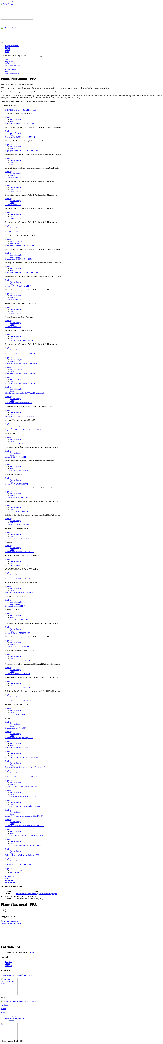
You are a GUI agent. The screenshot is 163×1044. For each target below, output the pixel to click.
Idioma (3, 1041)
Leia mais (31, 952)
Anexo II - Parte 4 (13, 218)
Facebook (8, 966)
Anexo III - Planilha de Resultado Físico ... (22, 806)
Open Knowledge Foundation (15, 1018)
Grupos (8, 71)
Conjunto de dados (12, 69)
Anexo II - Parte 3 (13, 205)
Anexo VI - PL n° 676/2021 (16, 511)
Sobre (7, 52)
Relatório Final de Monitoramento (18, 403)
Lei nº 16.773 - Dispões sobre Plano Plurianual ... (22, 232)
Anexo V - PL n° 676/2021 (16, 498)
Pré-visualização (15, 119)
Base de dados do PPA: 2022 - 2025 (19, 552)
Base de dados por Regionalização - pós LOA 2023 (25, 767)
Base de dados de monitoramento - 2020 (21, 373)
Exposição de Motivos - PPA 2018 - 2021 (21, 272)
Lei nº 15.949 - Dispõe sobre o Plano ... (20, 110)
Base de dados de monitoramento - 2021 (21, 383)
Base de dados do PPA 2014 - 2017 (19, 123)
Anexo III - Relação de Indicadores (19, 340)
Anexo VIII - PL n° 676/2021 (17, 538)
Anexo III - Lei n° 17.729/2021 (18, 647)
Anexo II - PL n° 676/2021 (16, 457)
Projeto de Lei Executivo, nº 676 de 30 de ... (20, 416)
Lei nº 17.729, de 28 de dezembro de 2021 (20, 592)
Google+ (8, 962)
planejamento (10, 882)
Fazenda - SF (10, 64)
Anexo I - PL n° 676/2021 (16, 443)
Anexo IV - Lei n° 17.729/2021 (18, 660)
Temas (7, 50)
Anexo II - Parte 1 (13, 178)
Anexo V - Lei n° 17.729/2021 (17, 674)
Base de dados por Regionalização (19, 738)
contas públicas (10, 876)
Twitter (7, 964)
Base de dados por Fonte (16, 728)
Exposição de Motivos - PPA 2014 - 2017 (21, 151)
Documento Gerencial (15, 606)
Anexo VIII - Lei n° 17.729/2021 (18, 714)
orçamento (9, 880)
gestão (7, 878)
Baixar (12, 121)
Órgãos (7, 48)
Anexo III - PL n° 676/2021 (16, 470)
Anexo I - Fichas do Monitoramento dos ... (21, 787)
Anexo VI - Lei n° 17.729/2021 (18, 687)
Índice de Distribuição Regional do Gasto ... (22, 855)
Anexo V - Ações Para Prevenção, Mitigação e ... (24, 835)
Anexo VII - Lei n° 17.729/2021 (18, 701)
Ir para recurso (15, 243)
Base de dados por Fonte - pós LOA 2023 (21, 757)
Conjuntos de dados (12, 46)
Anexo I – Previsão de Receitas (18, 286)
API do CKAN (10, 1016)
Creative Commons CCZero (11, 975)
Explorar (8, 117)
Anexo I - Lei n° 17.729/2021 (17, 619)
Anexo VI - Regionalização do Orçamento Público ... (25, 845)
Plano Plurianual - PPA (13, 66)
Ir (21, 1041)
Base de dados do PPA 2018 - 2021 (19, 245)
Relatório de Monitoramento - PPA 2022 (21, 777)
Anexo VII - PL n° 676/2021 (17, 525)
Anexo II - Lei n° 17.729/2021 (17, 633)
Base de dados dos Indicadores (18, 747)
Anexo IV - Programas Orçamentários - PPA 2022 (24, 816)
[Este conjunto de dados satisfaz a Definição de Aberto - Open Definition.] (26, 975)
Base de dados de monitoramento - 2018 (21, 354)
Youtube (4, 1012)
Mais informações (16, 133)
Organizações (10, 62)
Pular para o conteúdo (8, 2)
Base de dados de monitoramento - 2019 (21, 364)
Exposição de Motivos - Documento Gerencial (23, 430)
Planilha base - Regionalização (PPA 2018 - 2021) (25, 393)
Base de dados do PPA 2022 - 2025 (19, 565)
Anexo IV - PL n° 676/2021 (16, 484)
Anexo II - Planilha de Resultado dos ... (20, 796)
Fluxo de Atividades (12, 73)
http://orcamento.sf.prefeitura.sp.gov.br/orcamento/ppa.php (36, 894)
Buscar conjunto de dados (10, 56)
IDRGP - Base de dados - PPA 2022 (18, 865)
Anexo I (9, 164)
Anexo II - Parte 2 (13, 191)
